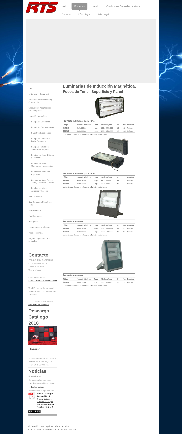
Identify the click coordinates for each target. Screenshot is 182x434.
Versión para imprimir (42, 426)
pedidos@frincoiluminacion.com (42, 281)
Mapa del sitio (62, 426)
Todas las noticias (36, 387)
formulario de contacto (38, 304)
